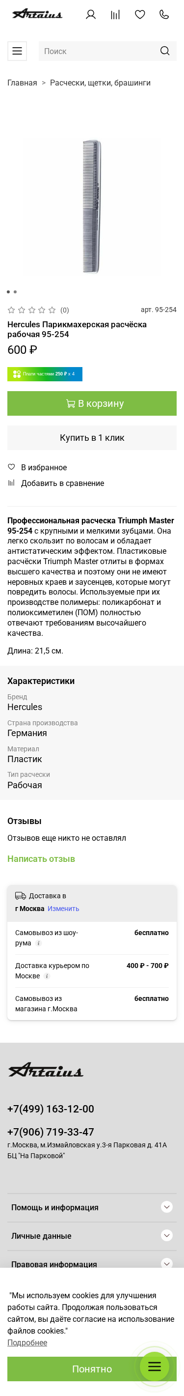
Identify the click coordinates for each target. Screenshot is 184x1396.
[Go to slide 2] (14, 291)
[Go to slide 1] (7, 291)
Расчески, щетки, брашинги (100, 82)
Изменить (63, 908)
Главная (22, 82)
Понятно (92, 1369)
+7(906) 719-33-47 (50, 1132)
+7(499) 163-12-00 (50, 1109)
